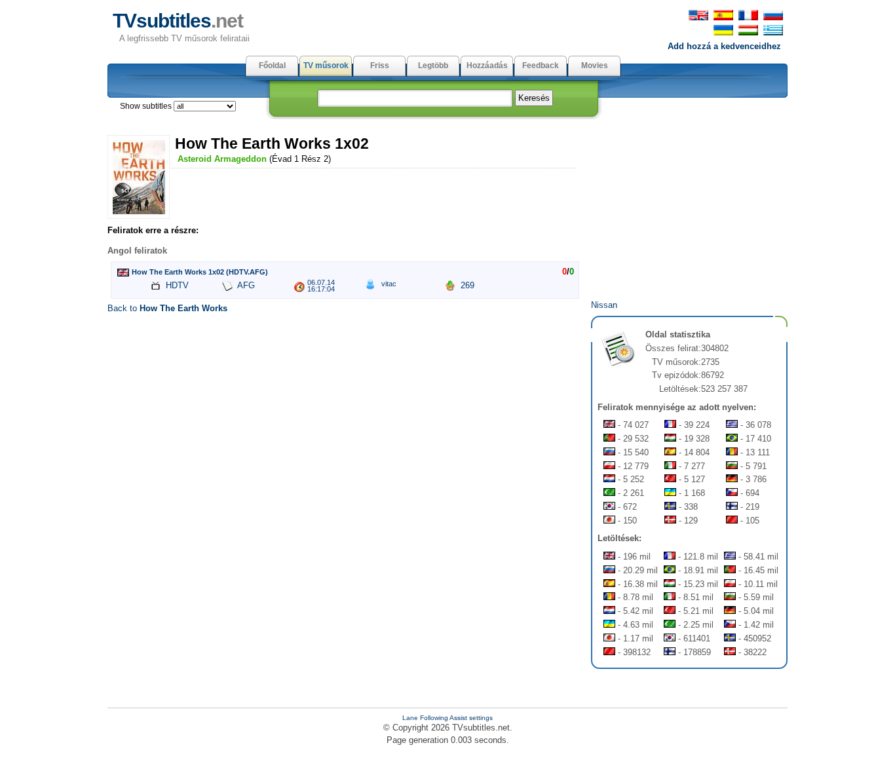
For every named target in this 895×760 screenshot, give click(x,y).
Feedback (540, 65)
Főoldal (272, 65)
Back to (167, 308)
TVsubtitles (178, 20)
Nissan (604, 305)
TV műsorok (326, 65)
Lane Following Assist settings (447, 717)
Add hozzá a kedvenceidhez (724, 46)
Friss (379, 65)
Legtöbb (433, 65)
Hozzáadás (487, 65)
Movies (594, 65)
